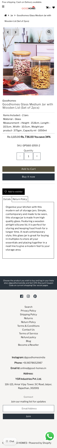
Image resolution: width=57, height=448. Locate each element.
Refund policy (28, 337)
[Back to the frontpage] (6, 15)
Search (28, 306)
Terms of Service (28, 333)
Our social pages (40, 285)
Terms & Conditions (28, 325)
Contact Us (28, 329)
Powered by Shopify (40, 443)
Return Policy (20, 199)
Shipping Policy (28, 314)
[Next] (15, 32)
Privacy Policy (28, 310)
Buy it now (28, 176)
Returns (28, 318)
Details (7, 199)
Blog (28, 341)
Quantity (28, 150)
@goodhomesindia (34, 357)
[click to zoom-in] (49, 32)
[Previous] (7, 32)
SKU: (19, 145)
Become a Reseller (28, 344)
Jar (11, 15)
